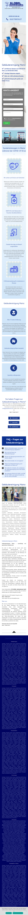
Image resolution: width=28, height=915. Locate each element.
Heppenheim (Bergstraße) (21, 658)
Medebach (23, 667)
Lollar (16, 666)
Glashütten (23, 655)
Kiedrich (8, 663)
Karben (17, 662)
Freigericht (11, 653)
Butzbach (14, 649)
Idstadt (22, 660)
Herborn (3, 659)
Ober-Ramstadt (10, 672)
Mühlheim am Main (18, 669)
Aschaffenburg (18, 643)
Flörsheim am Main (9, 652)
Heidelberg (6, 658)
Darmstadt (18, 649)
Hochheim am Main (14, 659)
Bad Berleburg (23, 643)
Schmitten (9, 677)
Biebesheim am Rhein (22, 691)
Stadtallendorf (11, 679)
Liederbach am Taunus (22, 665)
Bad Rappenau (14, 645)
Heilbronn (14, 658)
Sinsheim (15, 678)
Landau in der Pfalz (15, 664)
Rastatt (7, 674)
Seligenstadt (11, 678)
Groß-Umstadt (23, 656)
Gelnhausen (9, 655)
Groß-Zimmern (4, 657)
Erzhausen (15, 651)
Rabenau (3, 674)
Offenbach (7, 673)
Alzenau (11, 643)
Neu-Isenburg (13, 670)
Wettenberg (16, 727)
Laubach (7, 665)
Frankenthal (23, 652)
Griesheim (9, 656)
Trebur (24, 680)
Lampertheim (8, 664)
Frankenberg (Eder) (17, 652)
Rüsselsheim (23, 676)
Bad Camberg (4, 644)
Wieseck (3, 684)
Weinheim (3, 727)
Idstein (25, 660)
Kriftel (24, 663)
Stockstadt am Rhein (6, 680)
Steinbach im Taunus (22, 679)
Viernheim (7, 681)
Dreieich (11, 650)
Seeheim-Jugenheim (5, 678)
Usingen (3, 681)
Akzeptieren (8, 913)
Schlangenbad (4, 677)
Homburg (7, 660)
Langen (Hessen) (22, 664)
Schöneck (14, 677)
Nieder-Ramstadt (4, 672)
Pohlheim (24, 673)
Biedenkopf (4, 648)
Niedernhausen (23, 671)
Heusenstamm (7, 659)
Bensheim (16, 691)
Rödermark (20, 674)
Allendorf (7, 643)
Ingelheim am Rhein (5, 662)
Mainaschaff (4, 667)
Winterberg (7, 684)
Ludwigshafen (23, 666)
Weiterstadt (8, 727)
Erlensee (11, 651)
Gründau (12, 657)
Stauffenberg (16, 679)
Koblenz (17, 663)
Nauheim (3, 670)
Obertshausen (16, 672)
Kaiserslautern (12, 662)
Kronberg (3, 664)
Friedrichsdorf (20, 653)
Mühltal (24, 669)
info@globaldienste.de (7, 408)
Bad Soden (8, 691)
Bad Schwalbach (21, 645)
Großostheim (18, 656)
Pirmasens (19, 673)
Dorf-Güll (7, 650)
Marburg (19, 667)
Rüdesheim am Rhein (15, 676)
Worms (10, 684)
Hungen (14, 660)
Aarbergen (3, 643)
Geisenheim (4, 655)
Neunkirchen (18, 670)
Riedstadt (15, 674)
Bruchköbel (24, 648)
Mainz (12, 667)
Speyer (19, 678)
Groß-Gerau (14, 656)
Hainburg (15, 657)
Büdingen (7, 649)
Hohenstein (4, 660)
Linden (7, 666)
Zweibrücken (14, 684)
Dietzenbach (23, 649)
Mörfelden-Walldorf (10, 669)
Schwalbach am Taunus (21, 677)
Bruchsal (3, 649)
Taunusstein (20, 680)
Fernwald (3, 652)
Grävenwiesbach (4, 656)
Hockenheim (20, 659)
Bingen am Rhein (9, 648)
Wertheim (12, 727)
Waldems (10, 681)
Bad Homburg (22, 644)
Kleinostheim (12, 663)
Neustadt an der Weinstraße (11, 671)
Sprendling (22, 678)
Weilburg (21, 681)
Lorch (19, 666)
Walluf (14, 681)
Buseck (11, 649)
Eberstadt (20, 650)
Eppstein (7, 651)
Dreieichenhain (15, 650)
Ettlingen (23, 651)
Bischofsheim (15, 648)
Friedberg (15, 653)
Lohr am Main (11, 666)
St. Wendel (6, 679)
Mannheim (15, 667)
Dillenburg (3, 650)
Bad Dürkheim (9, 644)
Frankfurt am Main (5, 653)
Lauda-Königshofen (12, 665)
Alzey (14, 643)
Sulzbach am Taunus (14, 680)
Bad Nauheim (8, 645)
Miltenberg (4, 669)
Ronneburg (3, 676)
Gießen (19, 655)
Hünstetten (18, 660)
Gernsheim (14, 655)
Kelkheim (24, 662)
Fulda (24, 653)
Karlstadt (20, 662)
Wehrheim (17, 681)
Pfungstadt (15, 673)
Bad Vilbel (12, 691)
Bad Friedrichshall (16, 644)
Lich (17, 665)
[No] (26, 911)
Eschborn (19, 651)
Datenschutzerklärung (16, 118)
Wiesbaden (24, 727)
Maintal (8, 667)
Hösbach (11, 660)
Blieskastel (19, 648)
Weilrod (24, 681)
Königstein (21, 663)
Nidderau (18, 671)
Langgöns (3, 665)
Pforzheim (11, 673)
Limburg (3, 666)
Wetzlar (20, 727)
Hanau (19, 657)
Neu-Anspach (8, 670)
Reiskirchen (11, 674)
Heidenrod (10, 658)
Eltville (3, 651)
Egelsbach (24, 650)
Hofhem (24, 659)
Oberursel (20, 672)
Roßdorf (8, 676)
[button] (14, 449)
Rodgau (24, 674)
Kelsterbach (4, 663)
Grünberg (8, 657)
